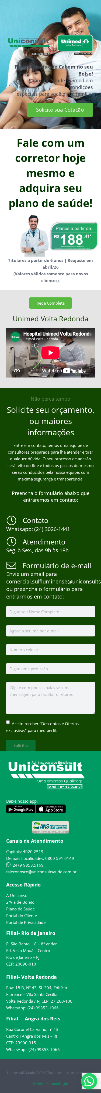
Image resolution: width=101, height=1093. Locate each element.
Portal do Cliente (21, 915)
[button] (89, 1081)
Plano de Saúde (20, 909)
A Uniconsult (18, 895)
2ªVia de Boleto (20, 902)
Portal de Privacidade (26, 922)
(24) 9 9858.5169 (27, 865)
